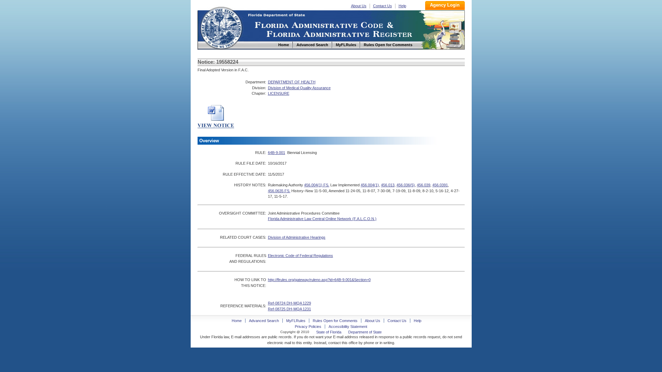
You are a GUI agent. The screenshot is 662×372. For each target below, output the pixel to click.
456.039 (423, 185)
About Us (359, 6)
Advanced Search (264, 321)
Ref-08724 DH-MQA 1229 (289, 303)
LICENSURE (278, 93)
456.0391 (440, 185)
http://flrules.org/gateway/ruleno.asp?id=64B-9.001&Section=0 (319, 280)
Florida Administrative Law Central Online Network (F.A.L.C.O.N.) (322, 219)
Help (402, 6)
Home (221, 27)
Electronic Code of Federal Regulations (300, 256)
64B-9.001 (276, 153)
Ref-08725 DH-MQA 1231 (289, 309)
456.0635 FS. (279, 191)
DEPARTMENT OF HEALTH (291, 82)
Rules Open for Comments (335, 321)
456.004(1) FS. (316, 185)
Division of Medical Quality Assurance (299, 88)
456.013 (387, 185)
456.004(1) (370, 185)
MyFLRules (295, 321)
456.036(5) (406, 185)
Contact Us (382, 6)
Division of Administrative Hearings (296, 237)
